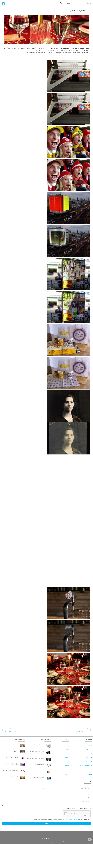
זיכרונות (67, 770)
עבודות (90, 753)
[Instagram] (48, 838)
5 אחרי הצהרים (15, 776)
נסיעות (67, 774)
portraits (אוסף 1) (39, 764)
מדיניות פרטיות (68, 820)
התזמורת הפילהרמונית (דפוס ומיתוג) (35, 758)
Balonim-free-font (39, 745)
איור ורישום (89, 770)
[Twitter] (46, 838)
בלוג (78, 3)
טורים (67, 753)
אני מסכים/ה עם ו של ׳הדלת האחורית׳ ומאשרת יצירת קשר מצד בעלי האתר (61, 820)
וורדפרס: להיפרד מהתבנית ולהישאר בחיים (12, 764)
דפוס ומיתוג (89, 761)
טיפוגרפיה (89, 757)
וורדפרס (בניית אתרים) (39, 777)
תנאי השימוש (76, 820)
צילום (90, 745)
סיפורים (67, 766)
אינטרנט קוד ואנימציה (86, 766)
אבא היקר (16, 745)
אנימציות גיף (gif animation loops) (37, 752)
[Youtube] (42, 838)
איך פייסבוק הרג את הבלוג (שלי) (11, 770)
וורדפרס (67, 757)
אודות (67, 745)
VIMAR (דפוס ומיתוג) (39, 771)
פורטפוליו (88, 3)
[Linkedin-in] (44, 838)
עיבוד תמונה (88, 749)
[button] (60, 3)
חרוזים (67, 749)
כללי (68, 761)
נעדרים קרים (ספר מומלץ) (12, 757)
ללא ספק (16, 751)
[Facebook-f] (50, 838)
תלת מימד (89, 774)
